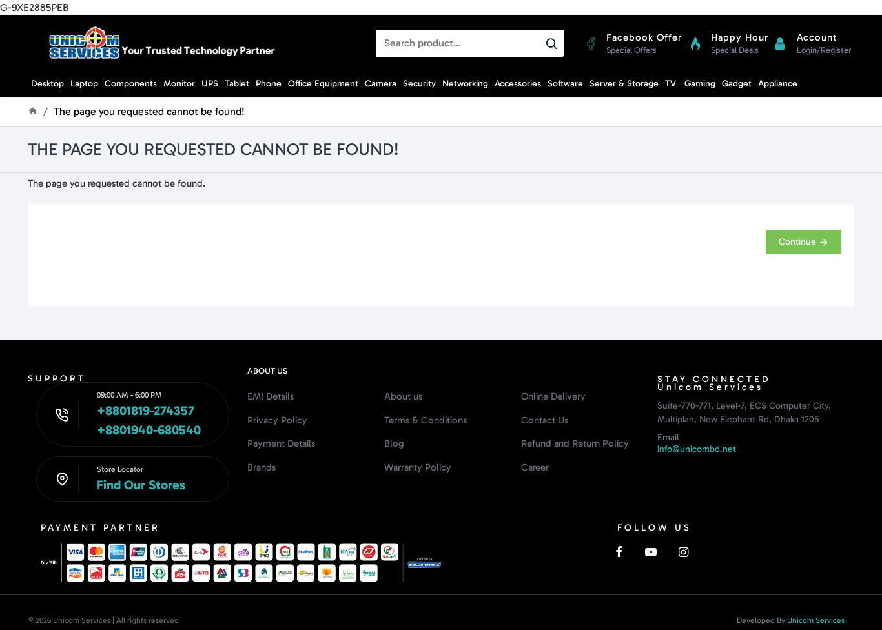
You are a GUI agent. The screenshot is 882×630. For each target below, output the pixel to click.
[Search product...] (551, 43)
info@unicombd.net (696, 448)
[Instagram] (683, 552)
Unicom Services (816, 620)
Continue (797, 241)
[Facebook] (618, 552)
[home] (32, 111)
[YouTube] (651, 552)
